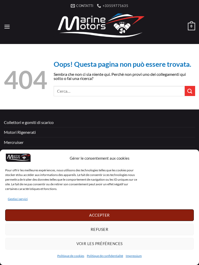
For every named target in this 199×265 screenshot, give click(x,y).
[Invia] (190, 91)
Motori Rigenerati (20, 132)
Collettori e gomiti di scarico (29, 122)
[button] (7, 26)
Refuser (99, 229)
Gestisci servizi (18, 199)
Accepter (99, 215)
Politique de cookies (70, 256)
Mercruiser (14, 142)
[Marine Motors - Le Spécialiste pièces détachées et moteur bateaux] (99, 26)
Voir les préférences (99, 243)
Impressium (134, 256)
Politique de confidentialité (105, 256)
